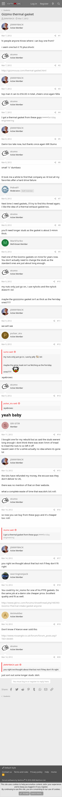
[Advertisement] (31, 731)
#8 (59, 225)
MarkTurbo (16, 240)
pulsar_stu (16, 333)
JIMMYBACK (9, 18)
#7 (59, 198)
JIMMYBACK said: (11, 664)
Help (47, 772)
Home (54, 772)
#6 (59, 162)
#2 (59, 65)
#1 (59, 35)
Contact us (7, 772)
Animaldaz (16, 613)
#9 (59, 251)
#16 (58, 510)
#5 (59, 139)
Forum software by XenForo (24, 780)
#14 (58, 434)
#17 (58, 558)
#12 (58, 344)
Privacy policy (36, 772)
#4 (59, 112)
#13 (58, 396)
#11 (58, 321)
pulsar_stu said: (10, 403)
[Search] (58, 3)
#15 (58, 470)
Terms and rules (21, 772)
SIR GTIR (15, 423)
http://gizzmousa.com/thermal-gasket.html (24, 70)
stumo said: (8, 530)
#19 (58, 624)
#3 (59, 89)
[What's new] (53, 3)
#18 (58, 585)
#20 (58, 657)
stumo (13, 54)
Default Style (10, 767)
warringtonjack (19, 573)
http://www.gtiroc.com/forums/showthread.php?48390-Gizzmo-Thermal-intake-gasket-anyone (31, 604)
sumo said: (8, 352)
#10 (58, 281)
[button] (3, 4)
